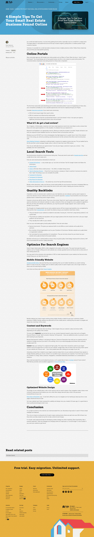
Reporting (35, 488)
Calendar (7, 493)
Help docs (21, 511)
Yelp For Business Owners (36, 171)
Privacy (48, 507)
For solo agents (8, 512)
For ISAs (7, 511)
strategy (71, 360)
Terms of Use (71, 513)
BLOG (12, 9)
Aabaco (31, 168)
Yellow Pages (32, 166)
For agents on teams (9, 509)
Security (34, 511)
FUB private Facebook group (52, 495)
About (66, 2)
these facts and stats (37, 110)
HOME (7, 9)
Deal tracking (35, 490)
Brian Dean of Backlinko (33, 396)
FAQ (20, 509)
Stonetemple (40, 210)
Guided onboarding (22, 512)
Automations (21, 493)
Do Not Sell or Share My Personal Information (72, 515)
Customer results (50, 488)
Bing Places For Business (36, 179)
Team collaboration (9, 495)
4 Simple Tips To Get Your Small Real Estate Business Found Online (36, 9)
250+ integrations (9, 488)
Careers (34, 509)
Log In (86, 2)
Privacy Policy (78, 513)
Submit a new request (74, 509)
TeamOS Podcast (50, 493)
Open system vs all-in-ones (10, 514)
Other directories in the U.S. (36, 182)
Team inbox (21, 495)
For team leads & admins (10, 507)
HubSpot (67, 195)
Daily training (49, 490)
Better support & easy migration (11, 516)
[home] (9, 2)
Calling (20, 488)
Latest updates (21, 516)
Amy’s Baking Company (33, 141)
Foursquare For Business (35, 177)
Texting (20, 490)
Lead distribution (9, 490)
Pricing (60, 2)
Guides (48, 498)
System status (21, 514)
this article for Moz (60, 361)
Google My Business (34, 162)
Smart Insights (48, 269)
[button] (30, 2)
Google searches (78, 155)
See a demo (21, 507)
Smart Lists (8, 498)
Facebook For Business (35, 175)
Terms (48, 509)
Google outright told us (33, 263)
